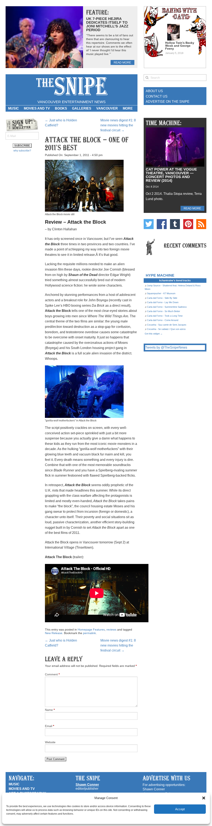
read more (122, 62)
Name (50, 709)
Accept (180, 809)
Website (50, 742)
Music (13, 108)
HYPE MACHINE (160, 275)
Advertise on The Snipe (167, 101)
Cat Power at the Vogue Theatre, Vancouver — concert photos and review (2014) (171, 174)
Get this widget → (154, 333)
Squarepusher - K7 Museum (161, 293)
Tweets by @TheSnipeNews (166, 347)
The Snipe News (71, 86)
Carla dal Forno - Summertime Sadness (167, 307)
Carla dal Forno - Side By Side (162, 298)
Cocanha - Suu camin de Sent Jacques (166, 324)
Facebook (162, 224)
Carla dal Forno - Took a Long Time (165, 316)
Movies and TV (37, 108)
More (128, 108)
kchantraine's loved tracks (175, 280)
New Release (53, 633)
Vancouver (107, 108)
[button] (204, 798)
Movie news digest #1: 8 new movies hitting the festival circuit (118, 125)
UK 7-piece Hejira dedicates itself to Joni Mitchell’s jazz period (107, 24)
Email (49, 726)
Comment (52, 674)
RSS (201, 224)
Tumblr (175, 224)
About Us (154, 91)
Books (61, 108)
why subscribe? (22, 150)
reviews (111, 629)
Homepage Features (91, 629)
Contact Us (156, 96)
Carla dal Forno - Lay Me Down (162, 302)
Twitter (149, 224)
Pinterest (188, 224)
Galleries (81, 108)
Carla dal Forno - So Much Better (163, 311)
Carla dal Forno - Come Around (162, 320)
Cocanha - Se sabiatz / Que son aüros (166, 329)
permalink (89, 633)
